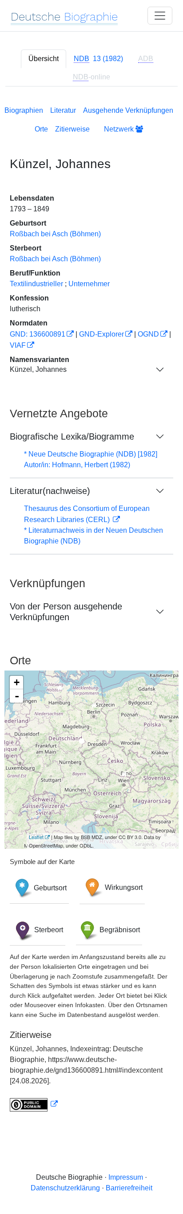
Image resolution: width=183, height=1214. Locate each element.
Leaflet (36, 836)
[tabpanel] (91, 607)
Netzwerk (119, 129)
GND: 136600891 (37, 334)
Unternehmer (89, 284)
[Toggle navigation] (159, 16)
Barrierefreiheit (129, 1188)
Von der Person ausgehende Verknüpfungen (66, 611)
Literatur (63, 110)
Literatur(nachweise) (50, 491)
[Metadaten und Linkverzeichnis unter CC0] (34, 1104)
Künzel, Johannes (38, 369)
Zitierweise (72, 129)
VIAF (18, 345)
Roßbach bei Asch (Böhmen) (55, 234)
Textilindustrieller (36, 284)
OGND (148, 334)
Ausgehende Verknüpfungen (128, 110)
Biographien (23, 110)
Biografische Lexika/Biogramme (72, 436)
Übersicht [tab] (43, 58)
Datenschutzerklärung (65, 1188)
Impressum (125, 1177)
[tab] (98, 58)
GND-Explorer (101, 334)
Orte (41, 129)
